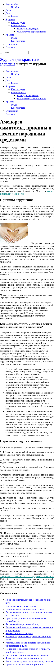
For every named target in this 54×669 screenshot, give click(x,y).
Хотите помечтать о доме (19, 633)
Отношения (12, 43)
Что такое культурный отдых (21, 605)
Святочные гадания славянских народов (27, 654)
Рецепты (10, 46)
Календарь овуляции (27, 28)
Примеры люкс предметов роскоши (24, 664)
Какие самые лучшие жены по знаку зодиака (29, 661)
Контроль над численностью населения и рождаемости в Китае (28, 644)
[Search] (1, 53)
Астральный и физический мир (22, 624)
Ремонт (15, 16)
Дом (8, 13)
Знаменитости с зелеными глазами (24, 657)
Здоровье (10, 19)
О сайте (15, 7)
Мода (14, 37)
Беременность (18, 25)
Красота (10, 34)
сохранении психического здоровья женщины (27, 576)
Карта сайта (12, 4)
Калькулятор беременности (31, 31)
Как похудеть (18, 22)
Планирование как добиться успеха (25, 608)
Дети (8, 10)
